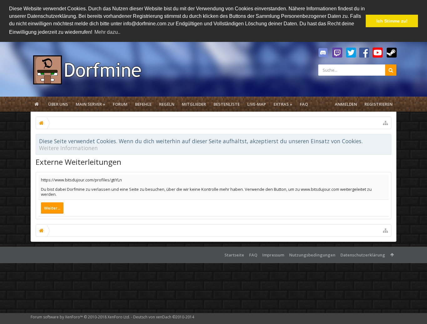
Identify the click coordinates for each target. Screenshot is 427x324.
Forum (120, 104)
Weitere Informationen (68, 148)
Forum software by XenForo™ (80, 317)
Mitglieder (194, 104)
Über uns (58, 104)
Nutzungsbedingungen (312, 255)
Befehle (143, 104)
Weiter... (52, 208)
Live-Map (256, 104)
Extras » (283, 104)
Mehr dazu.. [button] (107, 32)
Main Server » (90, 104)
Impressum (273, 255)
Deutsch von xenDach (163, 317)
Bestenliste (227, 104)
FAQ (304, 104)
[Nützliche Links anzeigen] (385, 123)
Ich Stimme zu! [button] (392, 20)
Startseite (234, 255)
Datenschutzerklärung (362, 255)
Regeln (166, 104)
